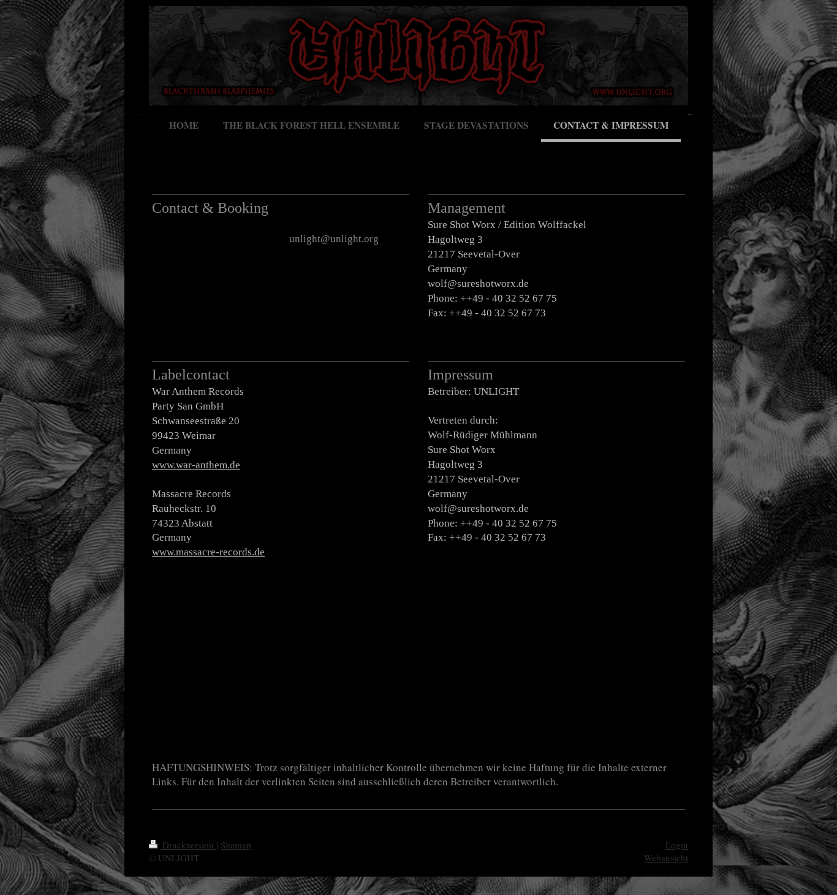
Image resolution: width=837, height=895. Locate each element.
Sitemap (236, 845)
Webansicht (666, 857)
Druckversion (188, 845)
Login (676, 845)
